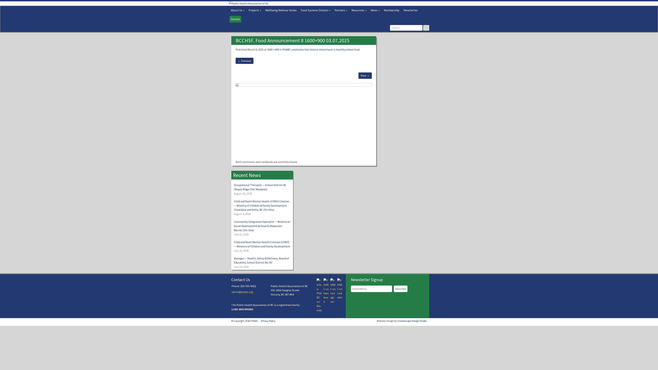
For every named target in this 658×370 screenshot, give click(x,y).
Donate (235, 19)
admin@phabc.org (242, 292)
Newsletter (411, 10)
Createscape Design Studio (412, 321)
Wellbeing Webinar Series (281, 10)
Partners (340, 10)
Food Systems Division (315, 10)
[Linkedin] (339, 288)
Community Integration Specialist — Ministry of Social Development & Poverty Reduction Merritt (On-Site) (262, 226)
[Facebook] (326, 290)
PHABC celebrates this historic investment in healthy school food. (321, 49)
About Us (237, 10)
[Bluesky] (319, 295)
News (374, 10)
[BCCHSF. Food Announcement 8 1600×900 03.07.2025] (304, 121)
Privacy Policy (268, 321)
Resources (358, 10)
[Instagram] (333, 290)
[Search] (426, 28)
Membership (391, 10)
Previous (244, 61)
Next (365, 75)
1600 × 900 (273, 49)
